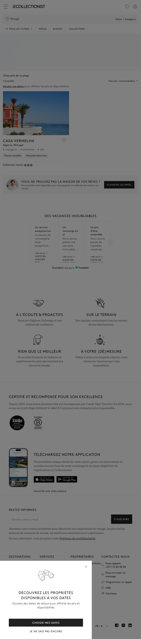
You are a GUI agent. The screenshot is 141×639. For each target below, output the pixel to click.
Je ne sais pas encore (46, 631)
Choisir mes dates (45, 622)
